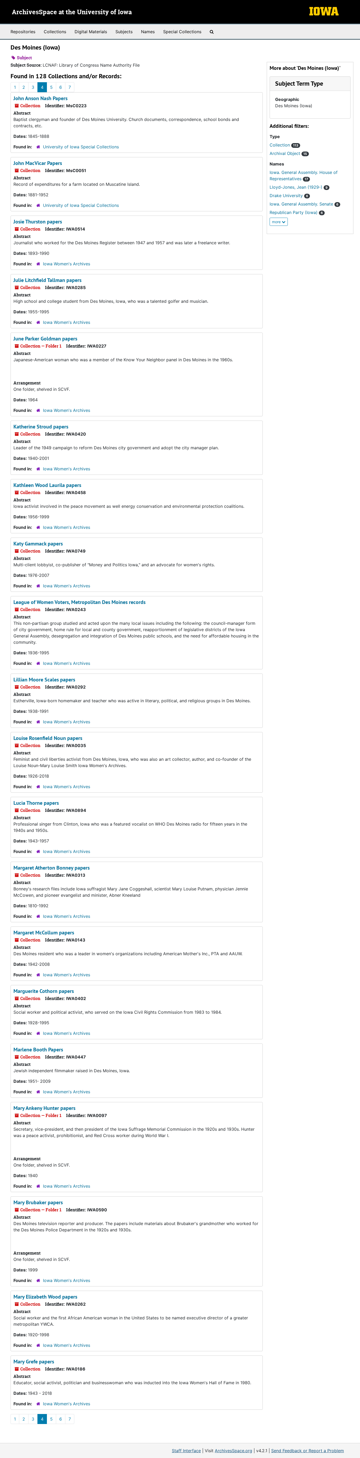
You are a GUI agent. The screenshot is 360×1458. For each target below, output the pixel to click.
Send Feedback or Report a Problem (307, 1450)
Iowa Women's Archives (66, 263)
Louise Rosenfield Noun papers (47, 738)
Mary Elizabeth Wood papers (45, 1296)
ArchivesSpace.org (233, 1450)
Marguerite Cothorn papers (43, 991)
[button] (299, 83)
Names (148, 31)
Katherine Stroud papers (40, 426)
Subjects (124, 31)
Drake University (289, 195)
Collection (284, 145)
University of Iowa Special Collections (81, 146)
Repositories (23, 31)
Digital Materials (91, 31)
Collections (55, 31)
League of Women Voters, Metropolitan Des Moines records (79, 602)
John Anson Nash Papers (40, 98)
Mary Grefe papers (33, 1361)
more (277, 222)
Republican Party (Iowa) (296, 212)
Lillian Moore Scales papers (44, 679)
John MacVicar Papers (37, 163)
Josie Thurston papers (37, 221)
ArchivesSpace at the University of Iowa (72, 12)
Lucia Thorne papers (36, 802)
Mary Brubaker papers (38, 1202)
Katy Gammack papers (38, 543)
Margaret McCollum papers (43, 932)
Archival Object (288, 153)
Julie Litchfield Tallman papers (47, 280)
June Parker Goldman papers (45, 338)
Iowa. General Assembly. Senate (304, 204)
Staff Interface (186, 1450)
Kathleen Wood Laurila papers (47, 485)
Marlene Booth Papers (38, 1049)
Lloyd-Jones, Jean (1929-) (299, 187)
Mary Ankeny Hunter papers (44, 1108)
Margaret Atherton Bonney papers (51, 867)
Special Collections (182, 31)
